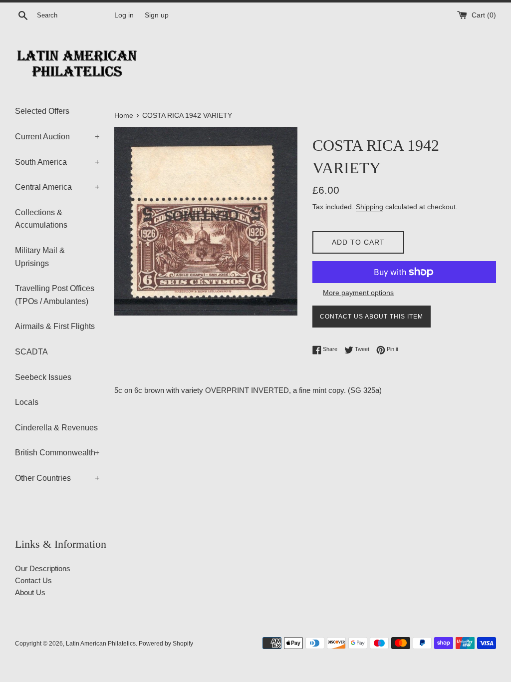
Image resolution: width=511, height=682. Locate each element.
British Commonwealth (57, 452)
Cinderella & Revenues (56, 427)
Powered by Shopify (166, 643)
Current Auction (57, 136)
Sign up (157, 15)
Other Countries (57, 478)
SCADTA (31, 351)
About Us (30, 592)
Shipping (369, 207)
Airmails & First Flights (55, 326)
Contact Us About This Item (371, 316)
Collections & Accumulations (41, 219)
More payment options (358, 293)
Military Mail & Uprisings (40, 257)
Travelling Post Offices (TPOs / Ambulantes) (54, 295)
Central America (57, 187)
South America (57, 162)
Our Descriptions (42, 568)
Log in (124, 15)
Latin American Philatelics (101, 643)
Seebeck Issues (43, 377)
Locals (26, 402)
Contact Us (33, 580)
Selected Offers (42, 111)
